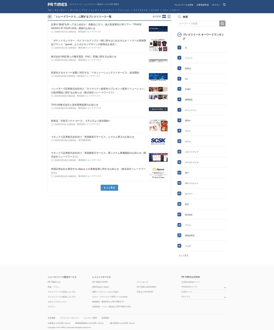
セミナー (189, 194)
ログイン (216, 5)
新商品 (188, 68)
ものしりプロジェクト (57, 302)
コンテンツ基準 (90, 318)
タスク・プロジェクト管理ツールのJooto (109, 297)
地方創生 (189, 215)
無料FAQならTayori (100, 287)
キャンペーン (190, 110)
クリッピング (142, 282)
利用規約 (105, 318)
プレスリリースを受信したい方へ (62, 292)
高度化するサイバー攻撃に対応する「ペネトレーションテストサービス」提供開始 (95, 72)
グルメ (165, 10)
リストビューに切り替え (169, 16)
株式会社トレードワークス (90, 32)
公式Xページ (186, 292)
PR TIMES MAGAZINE (146, 287)
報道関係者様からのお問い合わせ (89, 323)
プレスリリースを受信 (183, 5)
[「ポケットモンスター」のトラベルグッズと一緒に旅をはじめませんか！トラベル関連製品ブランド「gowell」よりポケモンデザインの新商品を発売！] (158, 45)
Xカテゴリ (185, 297)
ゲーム (188, 225)
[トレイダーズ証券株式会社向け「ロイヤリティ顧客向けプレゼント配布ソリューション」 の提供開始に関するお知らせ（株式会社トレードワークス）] (158, 93)
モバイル (74, 10)
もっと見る (109, 187)
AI (186, 48)
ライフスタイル (140, 10)
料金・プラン (53, 287)
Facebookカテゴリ (189, 287)
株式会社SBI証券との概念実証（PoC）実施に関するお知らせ (84, 56)
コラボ (188, 246)
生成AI (188, 89)
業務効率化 (190, 235)
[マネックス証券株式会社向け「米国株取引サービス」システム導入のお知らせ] (158, 141)
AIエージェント (191, 183)
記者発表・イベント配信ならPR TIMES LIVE (111, 307)
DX (186, 79)
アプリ (84, 10)
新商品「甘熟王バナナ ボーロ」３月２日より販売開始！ (81, 120)
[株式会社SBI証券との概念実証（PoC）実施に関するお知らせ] (158, 61)
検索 (222, 23)
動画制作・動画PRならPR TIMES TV (108, 302)
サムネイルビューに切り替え (164, 16)
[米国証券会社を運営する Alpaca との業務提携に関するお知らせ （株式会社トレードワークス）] (158, 173)
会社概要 (51, 318)
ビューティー (108, 10)
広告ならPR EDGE (145, 292)
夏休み (188, 120)
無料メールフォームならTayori (105, 292)
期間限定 (189, 100)
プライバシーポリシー (69, 318)
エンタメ (95, 10)
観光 (187, 204)
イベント (189, 58)
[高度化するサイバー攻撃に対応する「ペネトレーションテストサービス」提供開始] (158, 77)
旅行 (187, 173)
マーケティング (191, 162)
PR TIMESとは (54, 282)
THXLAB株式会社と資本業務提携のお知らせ (74, 104)
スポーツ (176, 10)
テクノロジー (60, 10)
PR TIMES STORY (100, 282)
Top (49, 10)
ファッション (124, 10)
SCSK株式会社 (85, 140)
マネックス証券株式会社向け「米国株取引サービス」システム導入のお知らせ (92, 136)
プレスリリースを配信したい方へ (62, 297)
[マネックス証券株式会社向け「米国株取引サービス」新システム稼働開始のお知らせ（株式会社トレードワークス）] (158, 157)
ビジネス (155, 10)
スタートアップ (191, 152)
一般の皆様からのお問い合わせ (121, 323)
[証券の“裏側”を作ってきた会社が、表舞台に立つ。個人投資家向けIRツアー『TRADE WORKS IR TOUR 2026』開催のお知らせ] (158, 29)
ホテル (188, 141)
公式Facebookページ (190, 282)
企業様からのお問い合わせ (59, 323)
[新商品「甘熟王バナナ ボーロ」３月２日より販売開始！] (158, 125)
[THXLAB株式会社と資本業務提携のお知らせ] (158, 109)
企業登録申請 (202, 5)
